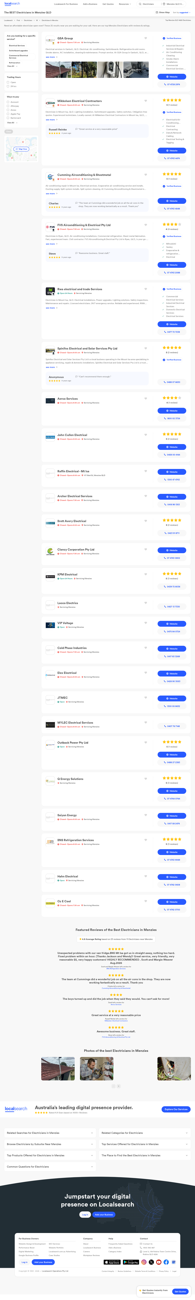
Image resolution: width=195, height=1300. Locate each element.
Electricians (28, 20)
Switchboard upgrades (18, 50)
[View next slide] (119, 1086)
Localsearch (8, 20)
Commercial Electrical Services (18, 56)
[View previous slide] (114, 1086)
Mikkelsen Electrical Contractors (116, 1021)
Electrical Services (17, 45)
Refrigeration (14, 63)
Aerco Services (116, 1004)
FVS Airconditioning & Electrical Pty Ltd (116, 1037)
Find (18, 20)
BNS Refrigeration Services (116, 969)
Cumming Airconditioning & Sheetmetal (116, 988)
